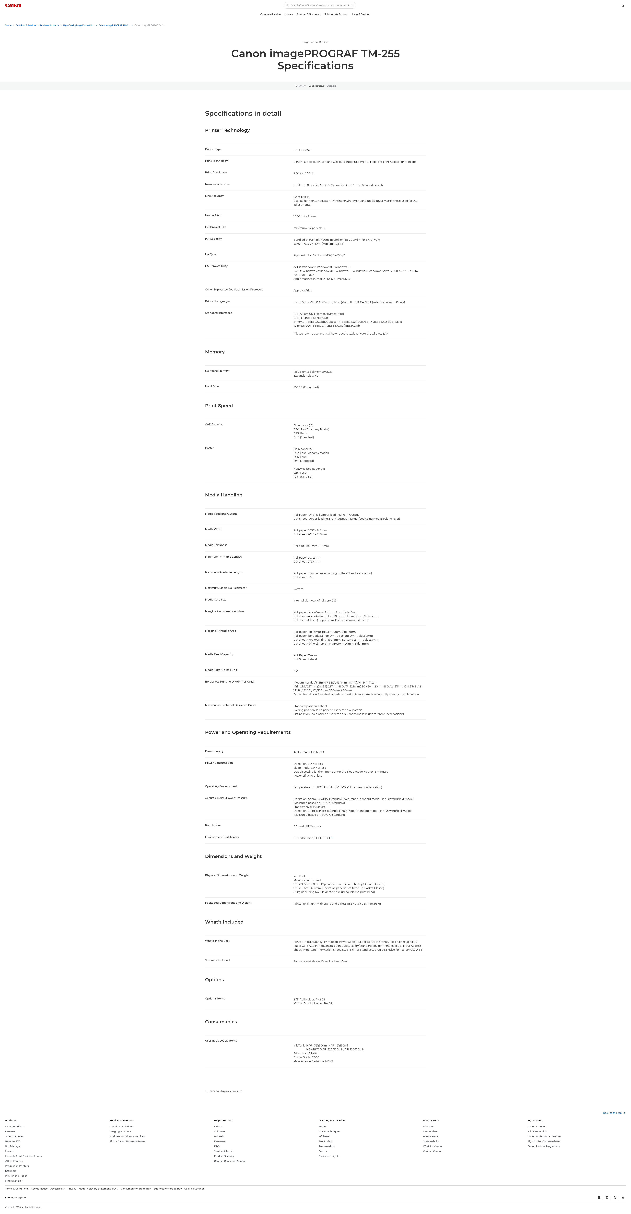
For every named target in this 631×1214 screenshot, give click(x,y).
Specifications (316, 85)
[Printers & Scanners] (321, 14)
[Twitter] (615, 1197)
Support (331, 85)
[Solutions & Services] (349, 14)
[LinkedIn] (607, 1197)
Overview (300, 85)
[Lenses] (294, 14)
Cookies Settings (194, 1188)
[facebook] (599, 1197)
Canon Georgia (14, 1197)
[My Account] (623, 6)
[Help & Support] (372, 14)
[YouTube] (623, 1197)
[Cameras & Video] (282, 14)
